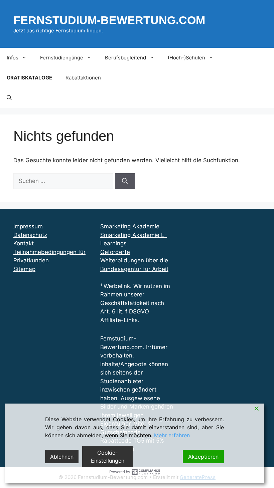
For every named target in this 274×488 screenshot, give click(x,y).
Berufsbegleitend (125, 57)
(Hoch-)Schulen (186, 57)
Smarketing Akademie (129, 226)
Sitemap (24, 269)
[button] (9, 98)
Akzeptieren (203, 456)
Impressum (28, 226)
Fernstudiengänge (61, 57)
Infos (12, 57)
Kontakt (23, 243)
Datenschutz (30, 235)
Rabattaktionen (83, 77)
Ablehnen (62, 456)
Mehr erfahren (172, 435)
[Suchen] (125, 181)
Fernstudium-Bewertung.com (109, 20)
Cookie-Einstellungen (107, 456)
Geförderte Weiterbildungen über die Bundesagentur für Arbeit (134, 260)
